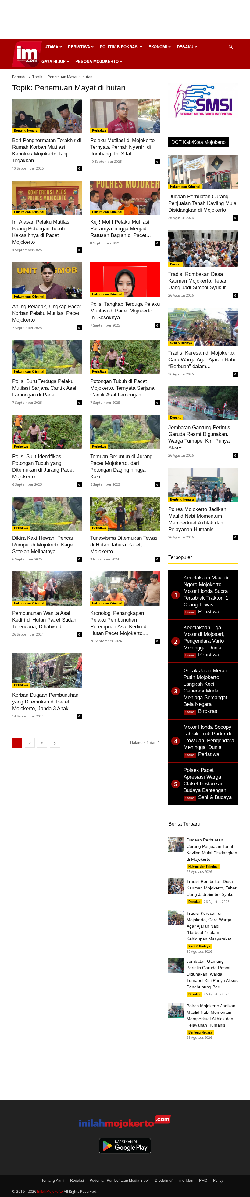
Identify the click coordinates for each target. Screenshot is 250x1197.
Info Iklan (185, 1180)
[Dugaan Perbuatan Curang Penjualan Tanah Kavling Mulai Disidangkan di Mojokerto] (203, 172)
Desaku (185, 46)
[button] (230, 46)
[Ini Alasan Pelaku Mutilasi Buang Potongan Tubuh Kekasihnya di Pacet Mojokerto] (47, 198)
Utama (51, 46)
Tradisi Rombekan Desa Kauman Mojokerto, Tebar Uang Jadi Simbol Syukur (197, 280)
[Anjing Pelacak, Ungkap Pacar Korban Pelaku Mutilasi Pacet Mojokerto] (47, 280)
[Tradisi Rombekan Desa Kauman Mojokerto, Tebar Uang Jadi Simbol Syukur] (203, 248)
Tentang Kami (52, 1180)
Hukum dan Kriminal (29, 212)
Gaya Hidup (53, 61)
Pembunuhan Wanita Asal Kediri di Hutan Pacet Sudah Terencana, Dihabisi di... (44, 620)
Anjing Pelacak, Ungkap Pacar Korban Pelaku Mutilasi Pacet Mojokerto (46, 313)
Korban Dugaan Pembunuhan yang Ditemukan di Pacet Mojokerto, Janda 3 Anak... (45, 701)
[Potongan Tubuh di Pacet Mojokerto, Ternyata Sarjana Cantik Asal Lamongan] (125, 357)
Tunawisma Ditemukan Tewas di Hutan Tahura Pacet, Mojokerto (124, 544)
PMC (203, 1180)
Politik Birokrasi (119, 46)
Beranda (19, 76)
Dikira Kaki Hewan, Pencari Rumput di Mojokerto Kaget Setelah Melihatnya (43, 544)
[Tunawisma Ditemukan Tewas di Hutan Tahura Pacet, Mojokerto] (125, 514)
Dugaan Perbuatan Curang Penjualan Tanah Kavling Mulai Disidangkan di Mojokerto (203, 203)
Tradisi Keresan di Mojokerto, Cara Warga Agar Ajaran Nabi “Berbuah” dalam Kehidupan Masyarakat (209, 926)
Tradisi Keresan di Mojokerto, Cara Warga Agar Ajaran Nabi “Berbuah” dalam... (201, 359)
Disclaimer (164, 1180)
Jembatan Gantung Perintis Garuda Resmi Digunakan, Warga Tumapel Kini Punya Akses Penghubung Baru (212, 974)
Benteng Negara (26, 130)
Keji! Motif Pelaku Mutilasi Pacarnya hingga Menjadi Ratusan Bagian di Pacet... (120, 228)
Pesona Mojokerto (97, 61)
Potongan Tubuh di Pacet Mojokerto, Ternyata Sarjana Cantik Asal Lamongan (122, 388)
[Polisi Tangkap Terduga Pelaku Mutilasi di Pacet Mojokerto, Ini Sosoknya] (125, 279)
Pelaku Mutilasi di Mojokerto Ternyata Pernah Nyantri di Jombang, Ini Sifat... (122, 147)
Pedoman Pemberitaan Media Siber (119, 1180)
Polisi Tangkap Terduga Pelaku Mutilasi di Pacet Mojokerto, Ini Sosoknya (125, 310)
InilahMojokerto (50, 1191)
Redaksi (77, 1180)
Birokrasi (208, 711)
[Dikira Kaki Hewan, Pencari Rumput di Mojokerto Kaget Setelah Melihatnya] (47, 514)
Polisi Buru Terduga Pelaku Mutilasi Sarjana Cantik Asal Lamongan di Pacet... (44, 388)
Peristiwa (79, 46)
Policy (218, 1180)
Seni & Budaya (181, 343)
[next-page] (55, 743)
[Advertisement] (125, 21)
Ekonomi (157, 46)
